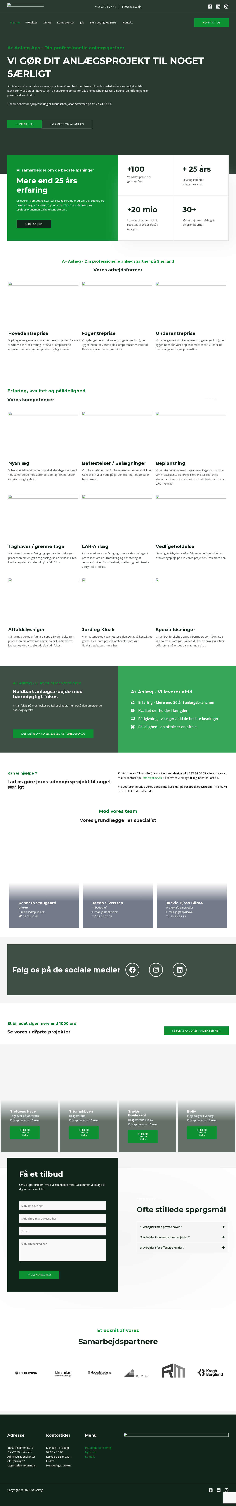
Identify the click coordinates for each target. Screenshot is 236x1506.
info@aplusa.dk (152, 778)
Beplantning (170, 463)
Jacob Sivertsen (107, 903)
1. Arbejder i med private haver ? (161, 1227)
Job (82, 22)
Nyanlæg (18, 463)
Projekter (31, 22)
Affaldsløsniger (26, 629)
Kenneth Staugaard (37, 903)
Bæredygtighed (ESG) (103, 22)
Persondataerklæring (98, 1447)
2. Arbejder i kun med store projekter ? (165, 1237)
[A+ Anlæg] (25, 6)
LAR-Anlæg (95, 546)
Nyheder (90, 1452)
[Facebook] (210, 6)
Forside (15, 22)
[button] (211, 22)
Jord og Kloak (98, 629)
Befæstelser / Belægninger (114, 463)
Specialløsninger (175, 629)
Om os (47, 22)
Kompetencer (65, 22)
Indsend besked (39, 1274)
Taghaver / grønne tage (36, 546)
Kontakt (128, 22)
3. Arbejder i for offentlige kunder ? (162, 1247)
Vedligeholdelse (175, 546)
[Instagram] (226, 6)
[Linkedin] (218, 6)
